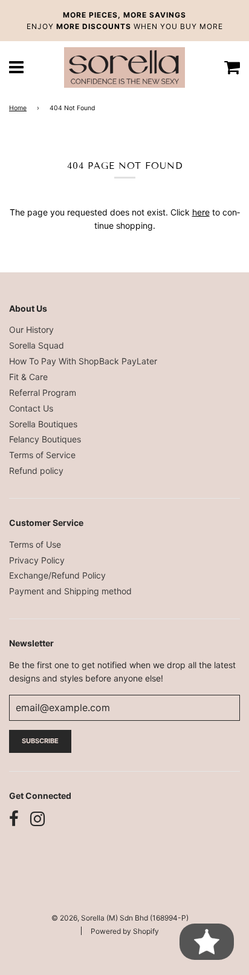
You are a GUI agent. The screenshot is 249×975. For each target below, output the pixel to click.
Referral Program (42, 392)
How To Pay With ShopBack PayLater (83, 361)
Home (18, 108)
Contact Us (31, 408)
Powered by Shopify (125, 931)
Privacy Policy (37, 560)
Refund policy (36, 470)
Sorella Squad (36, 345)
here (201, 212)
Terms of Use (35, 544)
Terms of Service (42, 455)
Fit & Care (28, 377)
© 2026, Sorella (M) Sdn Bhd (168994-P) (120, 917)
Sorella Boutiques (43, 424)
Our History (31, 329)
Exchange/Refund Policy (57, 575)
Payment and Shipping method (70, 591)
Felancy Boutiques (45, 439)
